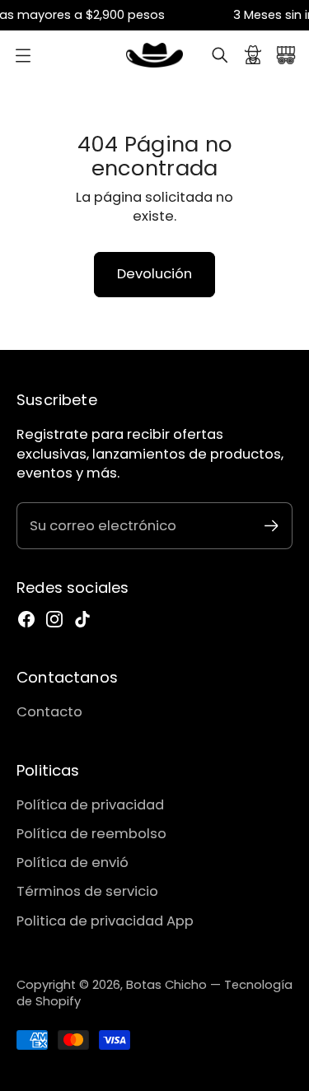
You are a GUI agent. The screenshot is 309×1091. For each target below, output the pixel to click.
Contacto (49, 711)
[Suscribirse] (271, 525)
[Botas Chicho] (155, 55)
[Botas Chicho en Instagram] (54, 619)
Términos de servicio (87, 891)
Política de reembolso (91, 833)
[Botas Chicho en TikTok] (82, 619)
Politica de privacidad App (105, 920)
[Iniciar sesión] (252, 55)
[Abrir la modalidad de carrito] (285, 55)
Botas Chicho (166, 985)
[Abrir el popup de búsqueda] (220, 55)
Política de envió (72, 862)
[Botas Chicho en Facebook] (26, 619)
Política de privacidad (90, 804)
